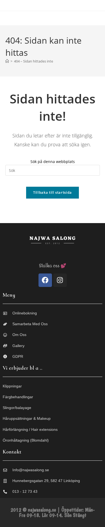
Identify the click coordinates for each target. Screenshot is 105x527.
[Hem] (7, 61)
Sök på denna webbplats (52, 161)
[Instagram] (60, 280)
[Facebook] (45, 280)
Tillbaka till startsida (52, 192)
